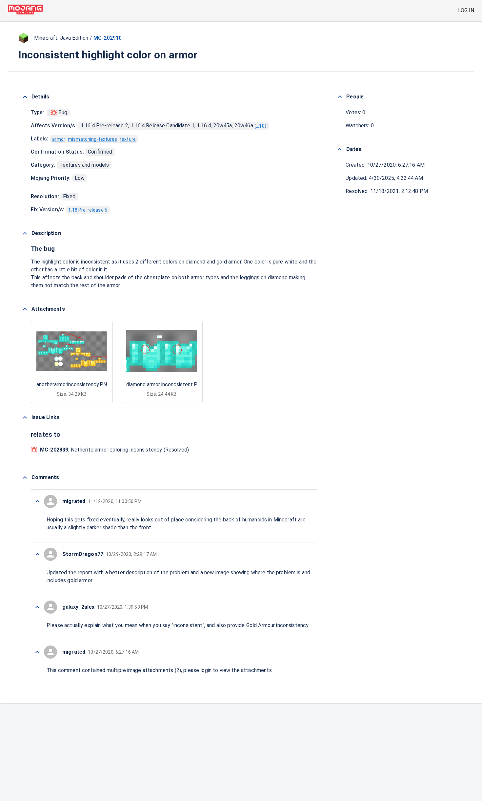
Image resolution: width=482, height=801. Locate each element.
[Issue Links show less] (24, 417)
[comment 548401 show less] (37, 652)
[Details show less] (24, 96)
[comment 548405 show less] (37, 501)
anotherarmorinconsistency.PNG (73, 384)
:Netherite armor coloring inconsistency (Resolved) (114, 450)
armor (58, 139)
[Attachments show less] (24, 309)
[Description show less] (24, 233)
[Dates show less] (339, 149)
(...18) (260, 126)
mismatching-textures (92, 139)
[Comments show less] (24, 477)
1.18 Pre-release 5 (87, 210)
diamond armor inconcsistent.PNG (165, 384)
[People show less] (339, 96)
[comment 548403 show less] (37, 607)
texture (128, 139)
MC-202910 (107, 38)
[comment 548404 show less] (37, 554)
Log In (466, 10)
